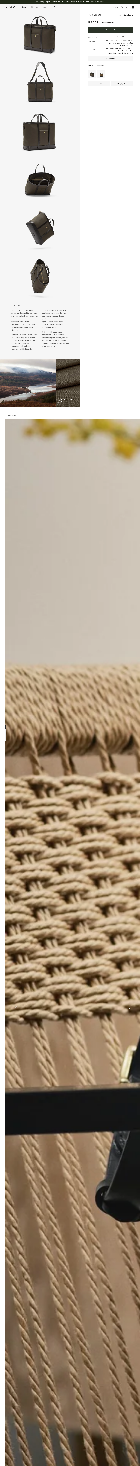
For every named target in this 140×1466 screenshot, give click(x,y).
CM (130, 37)
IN (132, 37)
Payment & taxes (101, 84)
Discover (34, 7)
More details (110, 58)
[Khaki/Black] (101, 74)
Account (124, 7)
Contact (115, 7)
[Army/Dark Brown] (92, 74)
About (45, 7)
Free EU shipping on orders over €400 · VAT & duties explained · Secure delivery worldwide (70, 2)
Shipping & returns (123, 84)
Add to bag (110, 30)
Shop (24, 7)
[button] (16, 1008)
